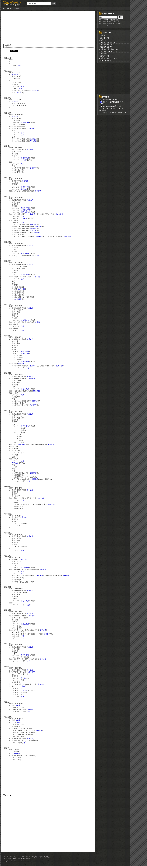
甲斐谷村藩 (25, 158)
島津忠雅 (35, 401)
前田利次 (33, 230)
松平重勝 (35, 90)
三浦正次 (36, 277)
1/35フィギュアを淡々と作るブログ (114, 112)
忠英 (22, 326)
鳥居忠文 (18, 705)
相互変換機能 (111, 20)
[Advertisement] (48, 27)
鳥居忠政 (30, 245)
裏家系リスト (104, 56)
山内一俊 (21, 289)
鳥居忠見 (23, 559)
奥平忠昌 (38, 226)
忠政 (22, 133)
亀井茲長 (21, 444)
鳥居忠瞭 (30, 414)
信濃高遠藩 (25, 275)
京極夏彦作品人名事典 (110, 100)
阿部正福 (59, 366)
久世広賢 (18, 299)
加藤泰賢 (51, 504)
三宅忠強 (24, 690)
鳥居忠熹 (30, 590)
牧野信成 (39, 237)
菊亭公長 (30, 739)
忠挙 (22, 573)
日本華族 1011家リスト (108, 51)
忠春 (22, 222)
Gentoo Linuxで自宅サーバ (111, 106)
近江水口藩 (25, 353)
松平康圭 (41, 684)
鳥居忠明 (15, 74)
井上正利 (33, 168)
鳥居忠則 (30, 339)
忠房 (22, 164)
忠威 (22, 571)
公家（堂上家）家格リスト (109, 49)
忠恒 (22, 216)
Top (3, 8)
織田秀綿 (35, 479)
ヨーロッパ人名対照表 (107, 42)
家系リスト (10, 8)
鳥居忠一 (20, 722)
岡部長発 (47, 634)
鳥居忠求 (23, 517)
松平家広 (31, 128)
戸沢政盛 (33, 141)
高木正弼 (33, 473)
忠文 (22, 638)
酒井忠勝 (33, 228)
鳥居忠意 (30, 490)
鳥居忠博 (16, 753)
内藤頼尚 (43, 569)
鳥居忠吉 (15, 101)
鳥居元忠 (30, 150)
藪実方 (24, 686)
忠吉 (19, 65)
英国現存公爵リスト (107, 47)
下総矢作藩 (25, 122)
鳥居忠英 (31, 378)
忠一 (22, 688)
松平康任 (43, 630)
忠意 (22, 395)
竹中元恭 (15, 463)
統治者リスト (104, 38)
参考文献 (103, 40)
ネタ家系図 (104, 54)
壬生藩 (23, 678)
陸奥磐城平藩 (26, 210)
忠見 (22, 461)
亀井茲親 (51, 444)
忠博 (22, 696)
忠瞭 (22, 330)
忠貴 (29, 481)
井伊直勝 (33, 224)
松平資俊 (36, 391)
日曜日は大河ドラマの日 (108, 58)
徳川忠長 (24, 160)
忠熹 (22, 550)
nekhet (18, 861)
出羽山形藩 (25, 212)
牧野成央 (33, 366)
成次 (22, 135)
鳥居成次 (25, 181)
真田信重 (36, 232)
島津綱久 (21, 364)
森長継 (37, 322)
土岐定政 (33, 139)
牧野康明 (66, 576)
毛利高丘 (33, 405)
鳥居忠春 (30, 308)
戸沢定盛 (24, 218)
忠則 (22, 279)
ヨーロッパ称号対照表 (107, 45)
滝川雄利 (59, 214)
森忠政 (37, 256)
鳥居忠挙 (30, 647)
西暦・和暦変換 (105, 60)
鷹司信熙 (39, 730)
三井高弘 (30, 709)
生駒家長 (31, 214)
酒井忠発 (43, 659)
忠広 (20, 88)
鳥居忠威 (31, 616)
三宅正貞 (18, 93)
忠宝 (22, 636)
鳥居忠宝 (31, 672)
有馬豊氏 (38, 191)
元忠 (22, 86)
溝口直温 (41, 498)
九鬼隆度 (39, 576)
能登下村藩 (25, 351)
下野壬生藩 (25, 362)
